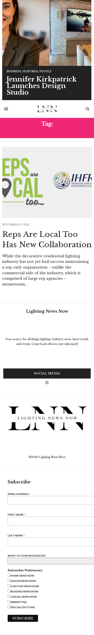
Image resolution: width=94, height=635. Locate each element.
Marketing (18, 602)
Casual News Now (23, 596)
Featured (30, 71)
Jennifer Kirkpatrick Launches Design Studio (42, 85)
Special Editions (22, 607)
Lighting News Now (24, 586)
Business (14, 71)
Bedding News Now (24, 591)
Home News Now (22, 575)
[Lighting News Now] (47, 109)
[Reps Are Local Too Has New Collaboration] (47, 182)
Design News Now (23, 581)
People (45, 71)
